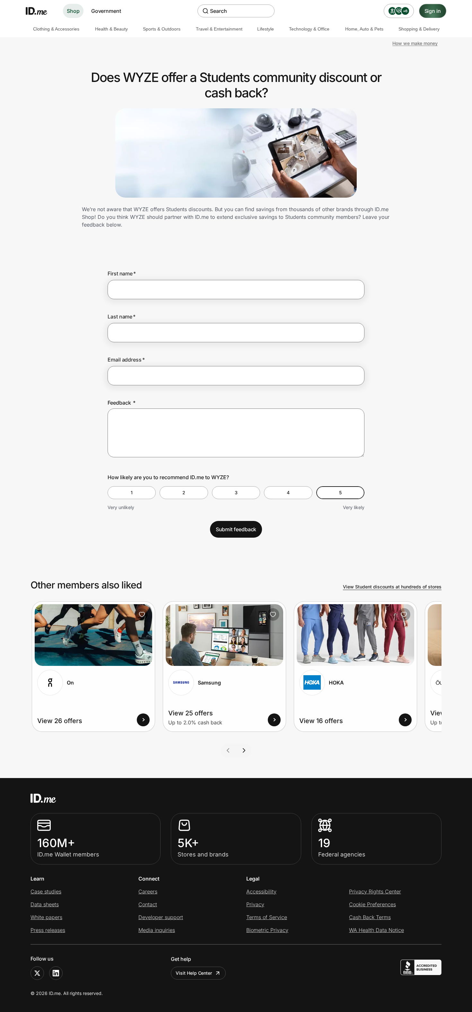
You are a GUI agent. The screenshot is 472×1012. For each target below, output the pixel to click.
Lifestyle (265, 28)
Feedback (121, 402)
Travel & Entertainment (219, 28)
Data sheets (45, 904)
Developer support (160, 917)
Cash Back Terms (370, 917)
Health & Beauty (111, 28)
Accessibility (261, 891)
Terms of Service (266, 917)
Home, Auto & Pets (364, 28)
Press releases (48, 930)
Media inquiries (156, 930)
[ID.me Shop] (40, 11)
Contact (147, 904)
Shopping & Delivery (419, 28)
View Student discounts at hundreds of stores (392, 586)
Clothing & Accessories (56, 28)
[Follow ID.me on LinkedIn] (56, 973)
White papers (46, 917)
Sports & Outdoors (161, 28)
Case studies (46, 891)
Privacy (255, 904)
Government (106, 11)
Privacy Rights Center (375, 891)
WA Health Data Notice (376, 930)
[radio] (132, 492)
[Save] (141, 614)
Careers (147, 891)
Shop (73, 11)
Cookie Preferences (372, 904)
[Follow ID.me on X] (37, 973)
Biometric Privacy (267, 930)
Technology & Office (309, 28)
